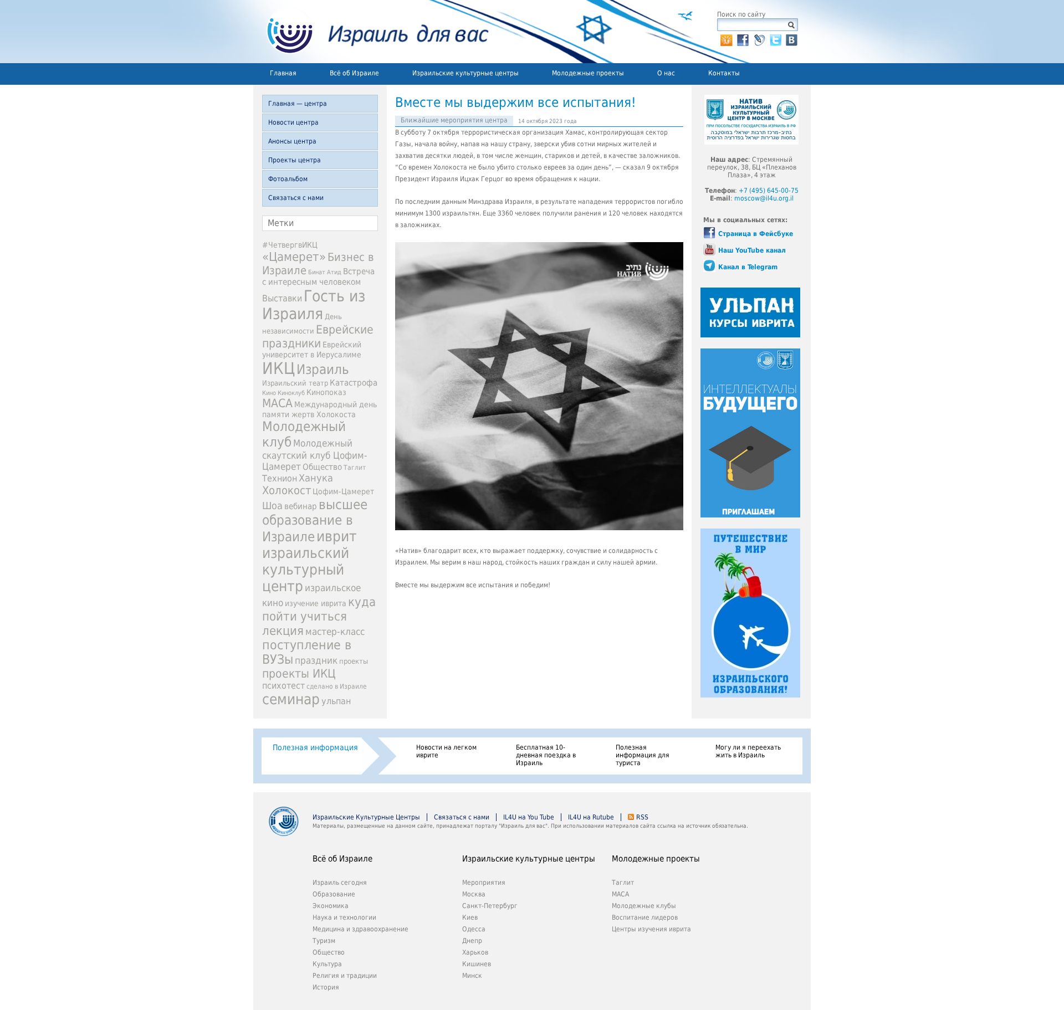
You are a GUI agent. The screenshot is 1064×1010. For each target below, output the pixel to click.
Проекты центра (294, 160)
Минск (472, 976)
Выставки (282, 299)
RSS (642, 817)
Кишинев (476, 964)
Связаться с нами (296, 198)
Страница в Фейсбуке (755, 234)
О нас (666, 73)
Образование (334, 894)
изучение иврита (315, 603)
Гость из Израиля (313, 304)
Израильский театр (295, 383)
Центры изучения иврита (651, 929)
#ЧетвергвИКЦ (290, 244)
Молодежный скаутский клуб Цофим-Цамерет (314, 455)
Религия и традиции (345, 976)
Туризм (324, 941)
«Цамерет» (294, 256)
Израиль (322, 369)
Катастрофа (353, 383)
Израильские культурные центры (465, 73)
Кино (269, 393)
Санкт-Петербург (490, 906)
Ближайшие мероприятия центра (454, 120)
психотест (283, 685)
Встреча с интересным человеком (318, 276)
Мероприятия (483, 882)
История (326, 987)
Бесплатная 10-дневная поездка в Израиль (546, 755)
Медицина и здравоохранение (360, 929)
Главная (283, 73)
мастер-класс (335, 631)
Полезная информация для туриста (642, 755)
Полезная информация (315, 747)
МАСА (277, 403)
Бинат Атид (324, 272)
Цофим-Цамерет (343, 491)
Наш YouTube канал (752, 250)
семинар (291, 699)
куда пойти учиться (319, 608)
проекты (353, 661)
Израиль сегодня (340, 882)
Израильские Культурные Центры (366, 817)
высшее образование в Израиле (314, 521)
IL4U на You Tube (528, 817)
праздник (316, 660)
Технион (279, 478)
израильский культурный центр (305, 569)
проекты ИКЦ (299, 673)
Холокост (286, 490)
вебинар (300, 506)
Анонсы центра (292, 141)
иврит (336, 536)
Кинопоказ (326, 392)
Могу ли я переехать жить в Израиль (748, 751)
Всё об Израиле (354, 73)
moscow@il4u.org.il (764, 198)
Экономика (331, 906)
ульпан (336, 701)
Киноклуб (291, 393)
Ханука (316, 478)
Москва (473, 894)
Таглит (355, 467)
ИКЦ (278, 368)
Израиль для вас (371, 31)
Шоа (272, 505)
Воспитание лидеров (645, 917)
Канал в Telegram (747, 267)
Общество (322, 467)
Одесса (473, 929)
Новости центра (293, 122)
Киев (470, 917)
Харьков (475, 952)
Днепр (472, 941)
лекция (283, 630)
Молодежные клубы (644, 906)
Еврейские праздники (318, 336)
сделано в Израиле (336, 686)
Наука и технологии (344, 917)
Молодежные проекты (588, 73)
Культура (327, 964)
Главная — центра (297, 103)
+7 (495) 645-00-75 (769, 190)
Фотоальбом (288, 179)
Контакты (724, 73)
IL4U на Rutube (591, 817)
